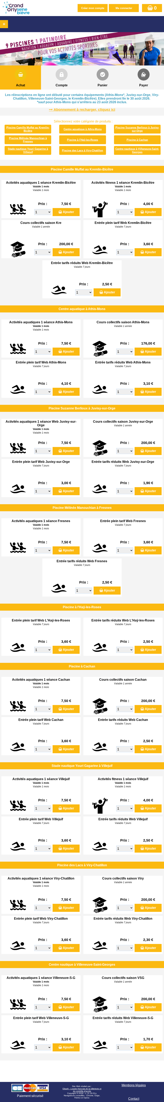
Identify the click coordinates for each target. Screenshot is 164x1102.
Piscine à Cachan (137, 139)
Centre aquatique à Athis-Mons (83, 129)
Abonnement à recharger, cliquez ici (84, 110)
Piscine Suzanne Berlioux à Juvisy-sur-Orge (137, 129)
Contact (133, 1098)
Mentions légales (134, 1085)
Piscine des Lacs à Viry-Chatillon (82, 150)
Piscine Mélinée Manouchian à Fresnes (28, 140)
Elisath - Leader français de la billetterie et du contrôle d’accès (82, 1090)
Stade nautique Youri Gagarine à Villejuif (28, 150)
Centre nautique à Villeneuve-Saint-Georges (137, 150)
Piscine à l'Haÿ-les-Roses (82, 139)
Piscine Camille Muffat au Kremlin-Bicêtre (27, 129)
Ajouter (68, 212)
